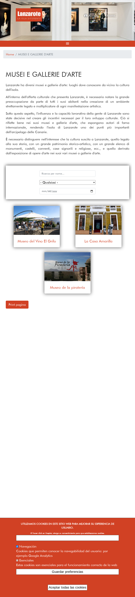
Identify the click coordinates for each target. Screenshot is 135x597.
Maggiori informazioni (67, 538)
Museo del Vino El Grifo (36, 241)
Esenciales (26, 560)
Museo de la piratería (67, 287)
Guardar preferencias (67, 572)
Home (10, 54)
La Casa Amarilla (98, 241)
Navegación (27, 546)
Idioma (110, 15)
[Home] (29, 14)
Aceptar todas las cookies (67, 587)
